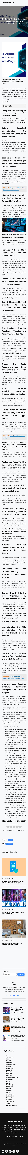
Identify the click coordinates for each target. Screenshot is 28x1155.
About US (7, 1136)
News (7, 1088)
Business (8, 1062)
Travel (7, 1103)
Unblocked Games (10, 1105)
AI (6, 1055)
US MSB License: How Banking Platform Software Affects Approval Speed (13, 882)
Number (8, 1090)
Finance (8, 1071)
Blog (7, 1060)
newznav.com (9, 843)
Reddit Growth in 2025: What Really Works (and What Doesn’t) (18, 1027)
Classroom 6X (8, 2)
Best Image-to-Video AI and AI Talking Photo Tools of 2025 (13, 913)
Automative (9, 1057)
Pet (7, 1092)
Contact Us (14, 1136)
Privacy (21, 1136)
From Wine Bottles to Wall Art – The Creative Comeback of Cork (12, 944)
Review (10, 839)
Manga (8, 1083)
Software (8, 1099)
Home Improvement (11, 1077)
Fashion (8, 1070)
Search (21, 974)
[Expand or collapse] (24, 106)
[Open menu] (25, 2)
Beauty (8, 1059)
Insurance (8, 1079)
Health (7, 1075)
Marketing (8, 1084)
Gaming (8, 1073)
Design (8, 1066)
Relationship (9, 1096)
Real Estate (9, 1094)
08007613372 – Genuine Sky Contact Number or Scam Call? (18, 1037)
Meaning (8, 1086)
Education (8, 1068)
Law (7, 1081)
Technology (9, 1101)
